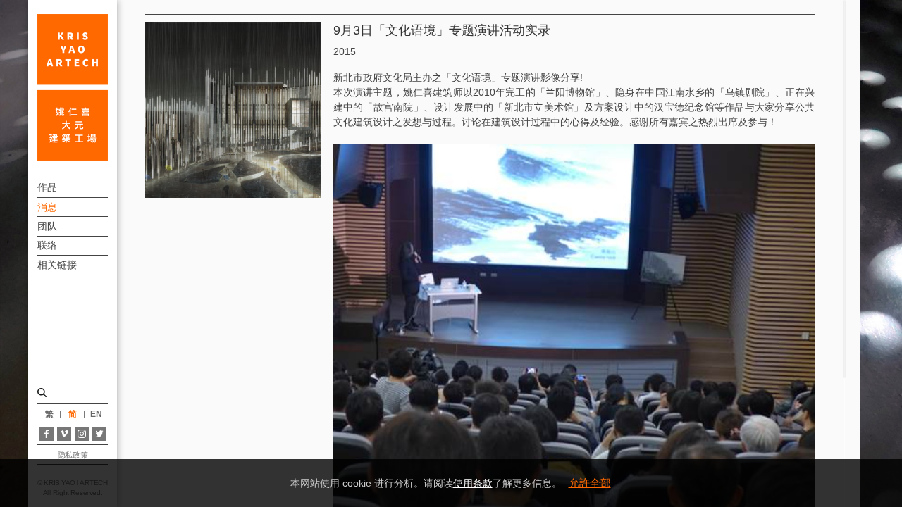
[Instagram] (82, 434)
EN (96, 414)
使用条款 (473, 483)
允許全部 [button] (590, 483)
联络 (47, 245)
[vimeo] (64, 434)
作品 (47, 187)
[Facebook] (46, 434)
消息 (47, 207)
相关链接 (57, 264)
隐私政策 (72, 455)
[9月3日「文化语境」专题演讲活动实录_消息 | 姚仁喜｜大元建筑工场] (72, 87)
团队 (47, 226)
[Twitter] (99, 434)
